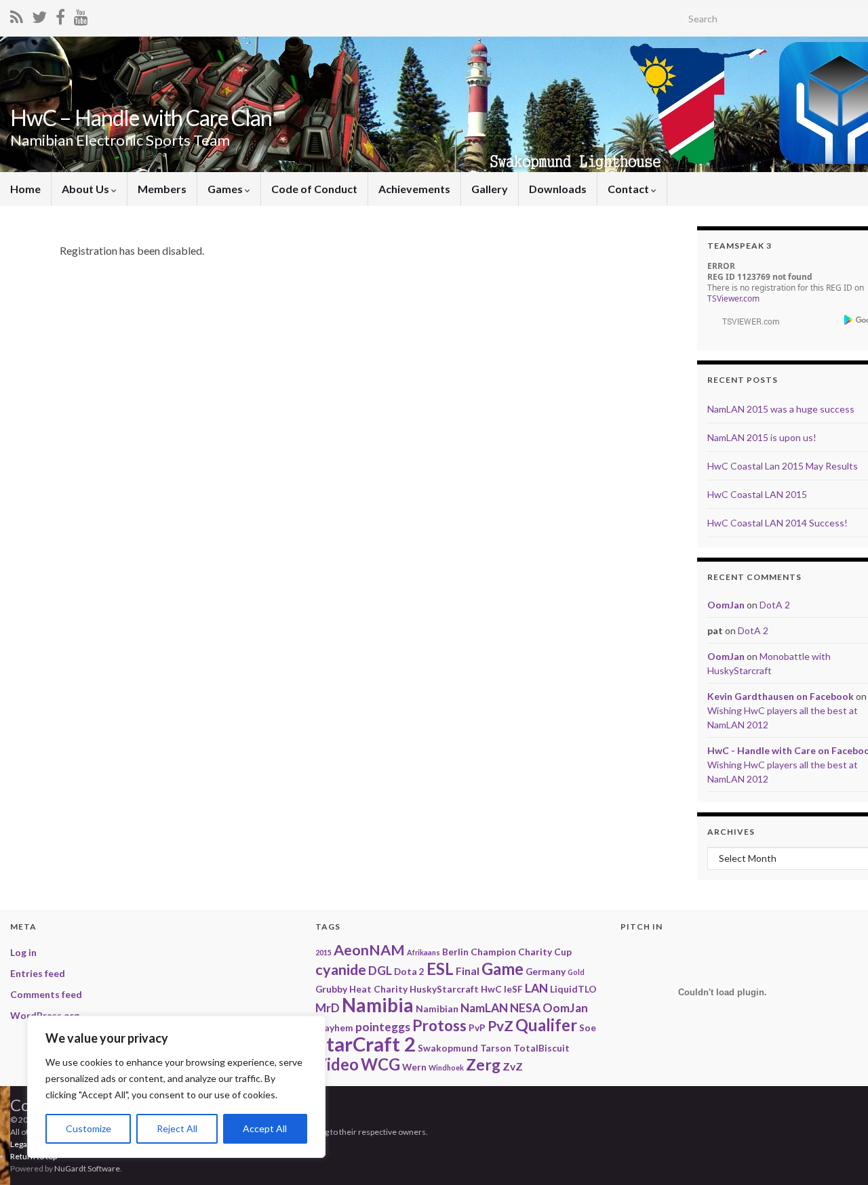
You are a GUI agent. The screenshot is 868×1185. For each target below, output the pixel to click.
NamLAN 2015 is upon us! (761, 437)
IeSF (513, 989)
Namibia (378, 1005)
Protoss (439, 1025)
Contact (629, 188)
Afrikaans (423, 952)
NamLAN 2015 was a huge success (780, 409)
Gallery (489, 188)
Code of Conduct (314, 188)
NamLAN (484, 1008)
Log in (23, 952)
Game (502, 968)
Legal (19, 1144)
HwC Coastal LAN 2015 (757, 494)
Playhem (334, 1027)
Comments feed (46, 994)
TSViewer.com (733, 298)
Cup (563, 951)
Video (337, 1064)
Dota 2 (409, 971)
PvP (477, 1027)
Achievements (414, 188)
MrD (327, 1008)
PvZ (500, 1025)
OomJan (726, 604)
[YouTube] (81, 14)
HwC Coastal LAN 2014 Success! (777, 522)
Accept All (265, 1128)
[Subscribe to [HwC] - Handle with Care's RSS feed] (16, 14)
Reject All (177, 1128)
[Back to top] (837, 1104)
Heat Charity (378, 989)
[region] (176, 1087)
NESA (525, 1008)
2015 (323, 952)
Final (467, 970)
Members (162, 188)
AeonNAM (369, 950)
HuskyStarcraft (444, 989)
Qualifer (546, 1025)
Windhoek (446, 1067)
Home (25, 188)
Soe (587, 1027)
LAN (536, 988)
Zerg (483, 1064)
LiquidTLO (573, 989)
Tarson (495, 1048)
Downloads (558, 188)
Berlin (455, 951)
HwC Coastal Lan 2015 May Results (782, 466)
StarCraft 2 (365, 1044)
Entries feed (37, 973)
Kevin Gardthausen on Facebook (780, 696)
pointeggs (382, 1027)
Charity (535, 951)
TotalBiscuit (541, 1048)
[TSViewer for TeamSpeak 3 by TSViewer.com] (745, 320)
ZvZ (512, 1066)
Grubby (331, 989)
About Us (86, 188)
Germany (546, 971)
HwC (491, 989)
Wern (414, 1067)
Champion (493, 951)
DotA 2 (775, 604)
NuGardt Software (87, 1168)
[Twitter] (39, 14)
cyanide (340, 969)
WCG (380, 1064)
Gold (576, 972)
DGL (380, 970)
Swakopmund (448, 1048)
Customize (88, 1128)
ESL (440, 968)
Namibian (437, 1008)
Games (226, 188)
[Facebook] (60, 14)
